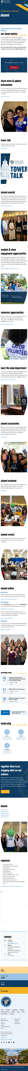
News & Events (4, 1013)
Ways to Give (4, 810)
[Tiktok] (11, 1042)
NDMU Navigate (4, 1020)
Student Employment (5, 1026)
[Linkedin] (6, 1042)
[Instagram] (1, 1042)
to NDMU (6, 991)
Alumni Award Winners (6, 206)
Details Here (14, 67)
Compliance (17, 1022)
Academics (22, 1009)
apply (4, 978)
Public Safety (17, 1023)
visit (4, 984)
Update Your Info (5, 96)
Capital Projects (5, 816)
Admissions (7, 1009)
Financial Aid (15, 1009)
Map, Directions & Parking (6, 1039)
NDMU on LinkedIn (5, 629)
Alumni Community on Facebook (9, 599)
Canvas (2, 1028)
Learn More (4, 437)
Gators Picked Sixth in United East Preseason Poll (18, 712)
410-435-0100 (4, 1035)
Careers (2, 1025)
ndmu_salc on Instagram (7, 618)
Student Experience (5, 1011)
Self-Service (3, 1019)
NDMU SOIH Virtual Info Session (17, 689)
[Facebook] (4, 1042)
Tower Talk (3, 148)
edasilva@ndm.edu (12, 943)
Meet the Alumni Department (8, 379)
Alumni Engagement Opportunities (9, 268)
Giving (18, 1011)
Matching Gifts (4, 813)
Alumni (23, 1011)
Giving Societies (5, 815)
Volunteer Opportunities (7, 324)
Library (2, 1022)
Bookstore (17, 1020)
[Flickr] (14, 1042)
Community (11, 1013)
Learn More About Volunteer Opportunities (11, 886)
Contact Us (3, 1037)
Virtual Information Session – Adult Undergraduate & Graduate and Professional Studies (17, 679)
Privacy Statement (4, 1069)
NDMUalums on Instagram (7, 609)
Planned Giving (4, 811)
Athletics (13, 1011)
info (3, 971)
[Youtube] (9, 1042)
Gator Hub (3, 1023)
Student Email (17, 1019)
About (2, 1009)
